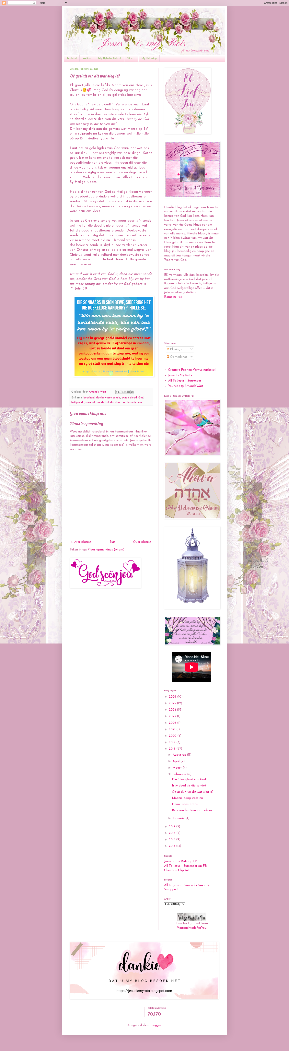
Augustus (180, 754)
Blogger (156, 1025)
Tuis (112, 542)
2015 (172, 839)
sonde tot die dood (109, 402)
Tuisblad (72, 58)
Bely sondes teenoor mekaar (192, 810)
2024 (173, 709)
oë (94, 402)
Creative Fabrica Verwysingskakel (191, 370)
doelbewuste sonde (108, 397)
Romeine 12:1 (173, 297)
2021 (172, 729)
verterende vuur (133, 402)
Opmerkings (178, 357)
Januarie (179, 818)
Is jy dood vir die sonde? (189, 785)
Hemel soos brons (185, 804)
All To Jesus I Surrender (184, 380)
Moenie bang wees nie (187, 798)
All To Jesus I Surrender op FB (185, 866)
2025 (173, 703)
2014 (172, 846)
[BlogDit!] (121, 392)
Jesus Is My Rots (180, 375)
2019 (172, 742)
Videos (131, 58)
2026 (173, 696)
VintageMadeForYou (191, 927)
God (141, 397)
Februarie (180, 774)
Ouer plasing (142, 542)
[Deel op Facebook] (129, 392)
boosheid (89, 397)
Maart (178, 767)
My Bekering (149, 58)
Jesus (87, 402)
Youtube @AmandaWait (185, 386)
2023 (173, 716)
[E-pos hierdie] (117, 392)
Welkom (87, 58)
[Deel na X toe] (125, 392)
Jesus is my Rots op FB (180, 861)
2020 (173, 736)
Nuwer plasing (81, 542)
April (176, 761)
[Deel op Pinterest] (132, 392)
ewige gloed (129, 397)
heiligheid (77, 402)
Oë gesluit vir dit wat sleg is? (193, 792)
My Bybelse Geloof (109, 58)
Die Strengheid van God (189, 779)
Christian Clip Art (177, 870)
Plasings (175, 349)
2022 (173, 723)
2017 (172, 826)
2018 (172, 748)
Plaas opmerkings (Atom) (106, 549)
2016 (172, 833)
